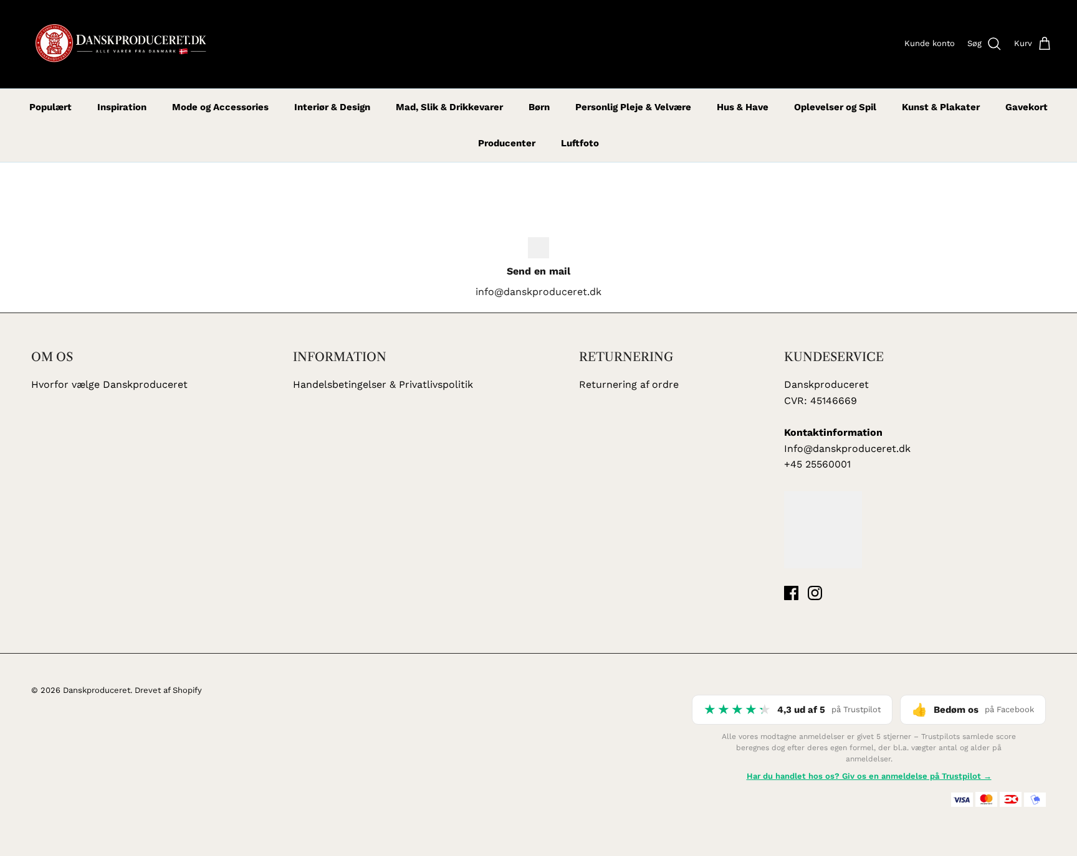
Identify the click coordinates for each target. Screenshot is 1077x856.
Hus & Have (742, 107)
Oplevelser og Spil (835, 107)
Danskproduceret (96, 690)
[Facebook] (791, 593)
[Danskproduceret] (120, 44)
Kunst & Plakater (941, 107)
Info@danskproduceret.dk (847, 448)
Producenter (506, 143)
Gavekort (1026, 107)
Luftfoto (580, 143)
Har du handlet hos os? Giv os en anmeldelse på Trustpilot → (869, 776)
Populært (50, 107)
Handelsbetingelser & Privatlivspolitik (383, 384)
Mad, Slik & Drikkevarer (449, 107)
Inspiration (121, 107)
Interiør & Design (332, 107)
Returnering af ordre (629, 384)
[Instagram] (815, 593)
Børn (539, 107)
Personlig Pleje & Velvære (633, 107)
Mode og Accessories (220, 107)
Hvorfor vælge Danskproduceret (109, 384)
